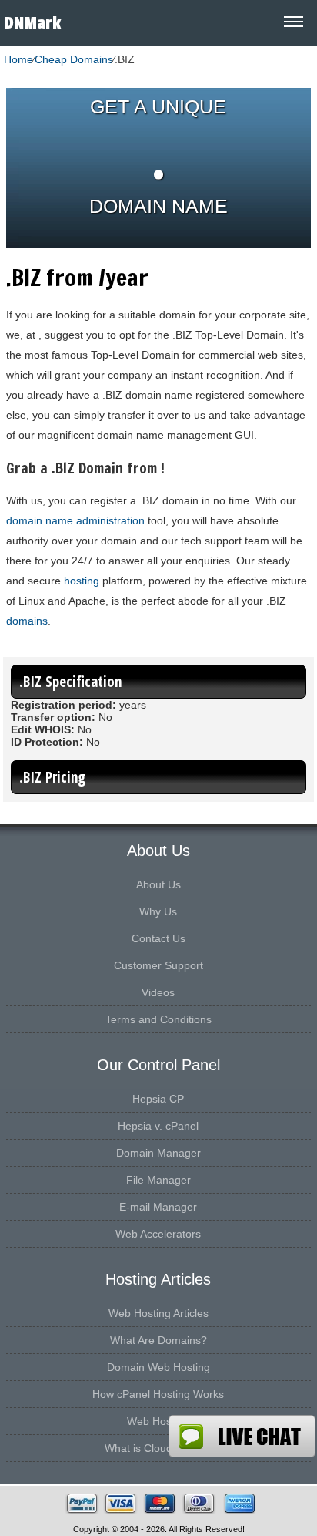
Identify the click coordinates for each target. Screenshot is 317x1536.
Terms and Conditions (158, 1019)
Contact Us (158, 938)
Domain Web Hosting (158, 1367)
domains (27, 621)
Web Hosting (158, 1421)
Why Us (158, 911)
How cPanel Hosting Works (158, 1394)
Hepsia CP (158, 1099)
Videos (158, 992)
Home (18, 59)
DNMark (32, 23)
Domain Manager (158, 1153)
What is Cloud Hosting (158, 1448)
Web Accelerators (158, 1234)
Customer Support (158, 965)
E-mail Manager (158, 1207)
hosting (81, 580)
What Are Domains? (158, 1340)
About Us (158, 884)
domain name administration (75, 520)
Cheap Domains (74, 59)
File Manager (158, 1180)
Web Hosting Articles (158, 1313)
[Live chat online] (242, 1436)
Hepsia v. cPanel (158, 1126)
